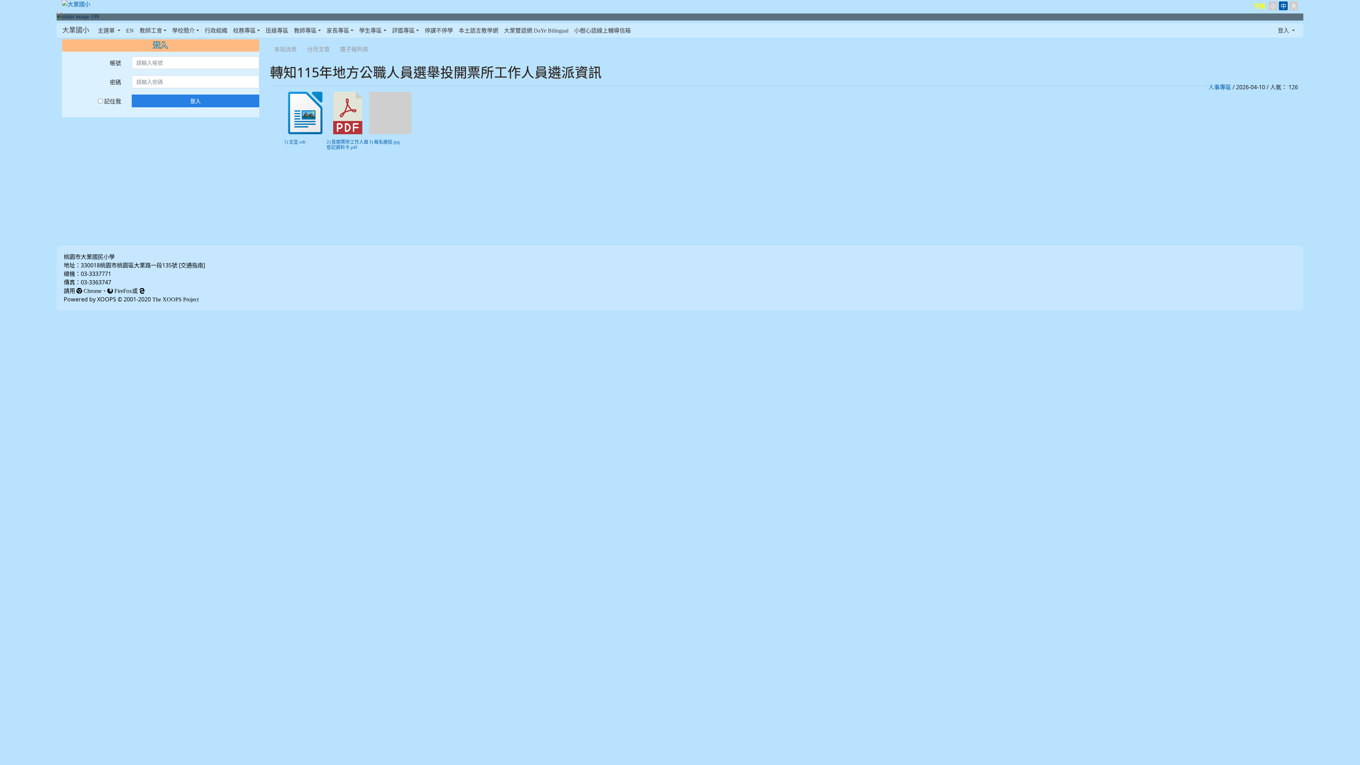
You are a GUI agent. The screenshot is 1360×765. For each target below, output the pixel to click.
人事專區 (1219, 87)
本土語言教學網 (478, 30)
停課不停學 (439, 30)
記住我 (112, 101)
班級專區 (277, 30)
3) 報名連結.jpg (384, 142)
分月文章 (318, 49)
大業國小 (75, 30)
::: (271, 40)
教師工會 (151, 30)
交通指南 (192, 265)
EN (130, 30)
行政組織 (216, 30)
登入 (195, 100)
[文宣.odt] (305, 113)
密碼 (115, 82)
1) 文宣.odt (295, 142)
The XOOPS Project (175, 299)
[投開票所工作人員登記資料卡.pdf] (348, 113)
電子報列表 (354, 49)
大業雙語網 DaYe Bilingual (536, 30)
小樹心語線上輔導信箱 (602, 30)
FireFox (122, 291)
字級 (1259, 6)
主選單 (107, 30)
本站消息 (285, 49)
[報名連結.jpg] (390, 113)
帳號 (115, 63)
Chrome (92, 291)
